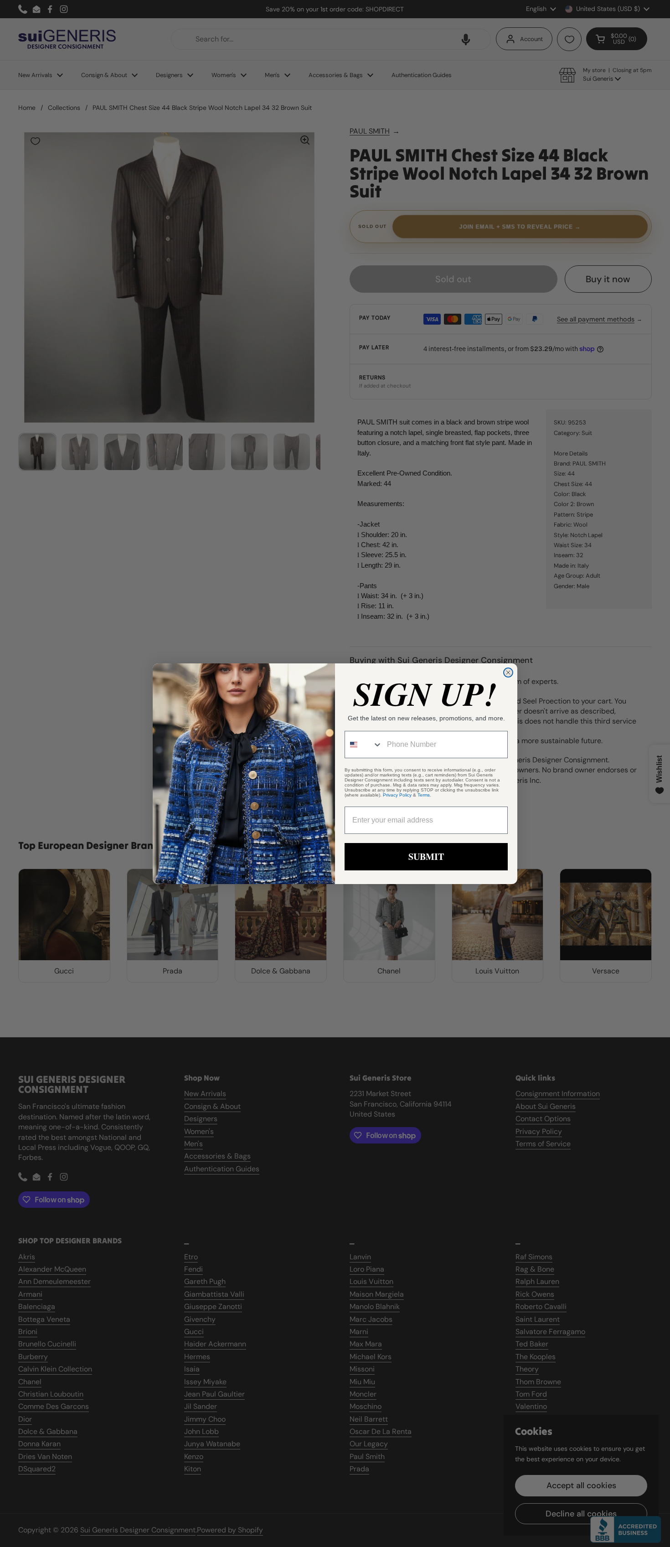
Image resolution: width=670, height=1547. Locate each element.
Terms (423, 794)
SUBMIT (426, 856)
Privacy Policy (397, 794)
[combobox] (363, 744)
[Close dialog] (508, 672)
